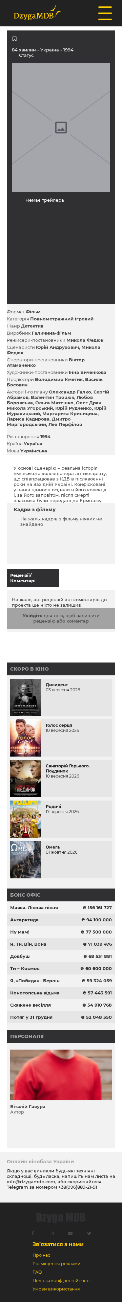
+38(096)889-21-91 (77, 1187)
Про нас (41, 1255)
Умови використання (56, 1289)
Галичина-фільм (51, 333)
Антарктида (24, 919)
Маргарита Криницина (70, 413)
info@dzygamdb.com (31, 1181)
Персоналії (27, 1036)
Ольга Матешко (54, 402)
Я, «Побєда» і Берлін (35, 980)
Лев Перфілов (65, 424)
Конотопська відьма (35, 992)
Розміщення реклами (57, 1263)
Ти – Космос (25, 968)
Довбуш (20, 956)
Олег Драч (88, 402)
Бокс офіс (25, 895)
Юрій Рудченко (73, 408)
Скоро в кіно (29, 669)
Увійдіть (32, 615)
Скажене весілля (30, 1005)
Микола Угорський (30, 408)
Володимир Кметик (59, 379)
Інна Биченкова (87, 372)
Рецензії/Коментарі (23, 578)
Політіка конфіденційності (61, 1280)
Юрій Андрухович (57, 347)
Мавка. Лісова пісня (34, 907)
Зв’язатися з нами (58, 1244)
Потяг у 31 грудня (31, 1017)
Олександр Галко (70, 392)
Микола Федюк (84, 340)
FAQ (37, 1272)
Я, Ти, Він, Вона (28, 944)
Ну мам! (19, 932)
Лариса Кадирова (28, 419)
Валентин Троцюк (52, 397)
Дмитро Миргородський (39, 421)
